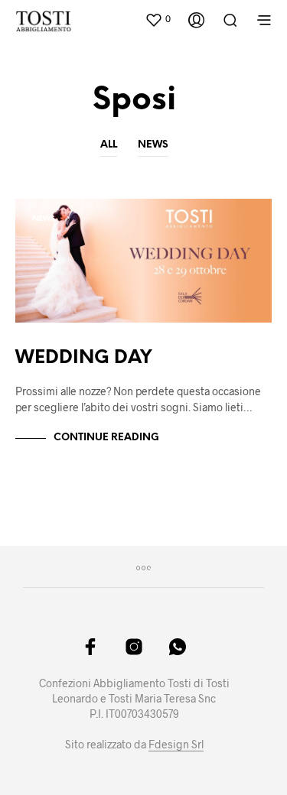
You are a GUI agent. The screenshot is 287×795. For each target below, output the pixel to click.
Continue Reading (106, 438)
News (153, 145)
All (108, 145)
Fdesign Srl (176, 744)
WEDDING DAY (83, 358)
